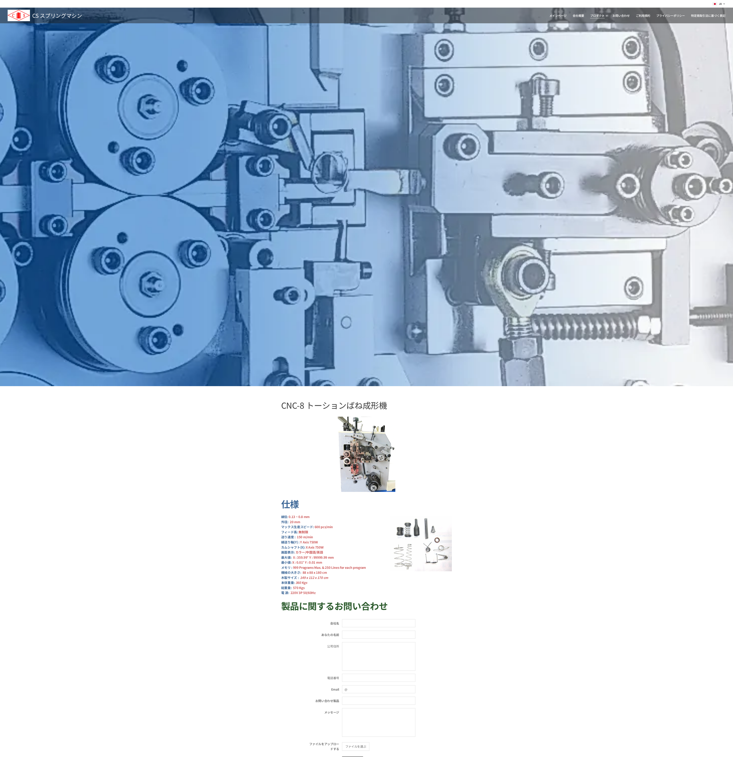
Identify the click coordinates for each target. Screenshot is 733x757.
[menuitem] (559, 15)
